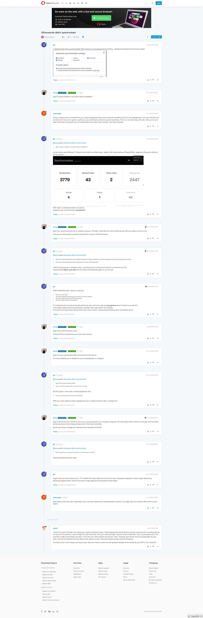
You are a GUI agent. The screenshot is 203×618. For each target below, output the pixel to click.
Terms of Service (129, 580)
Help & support (103, 568)
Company (153, 563)
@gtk (81, 92)
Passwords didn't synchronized (75, 143)
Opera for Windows (49, 572)
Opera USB (46, 583)
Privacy (125, 571)
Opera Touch (46, 597)
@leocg (60, 138)
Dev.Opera (102, 577)
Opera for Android (48, 591)
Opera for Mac (47, 574)
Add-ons (76, 568)
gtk (54, 45)
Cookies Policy (128, 574)
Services (77, 563)
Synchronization (49, 37)
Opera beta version (49, 580)
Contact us (153, 583)
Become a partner (155, 580)
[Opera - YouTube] (49, 611)
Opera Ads (77, 577)
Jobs (150, 574)
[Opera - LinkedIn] (53, 611)
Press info (152, 571)
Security (126, 568)
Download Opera (103, 18)
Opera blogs (102, 571)
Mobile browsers (46, 587)
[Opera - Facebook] (41, 611)
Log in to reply (156, 37)
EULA (125, 577)
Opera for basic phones (50, 600)
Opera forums (103, 574)
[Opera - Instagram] (57, 611)
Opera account (78, 571)
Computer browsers (48, 568)
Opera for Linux (47, 577)
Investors (152, 577)
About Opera (153, 568)
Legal (125, 563)
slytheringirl (57, 113)
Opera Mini (46, 594)
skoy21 (55, 528)
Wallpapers (77, 574)
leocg (55, 92)
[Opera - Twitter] (45, 611)
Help (100, 563)
